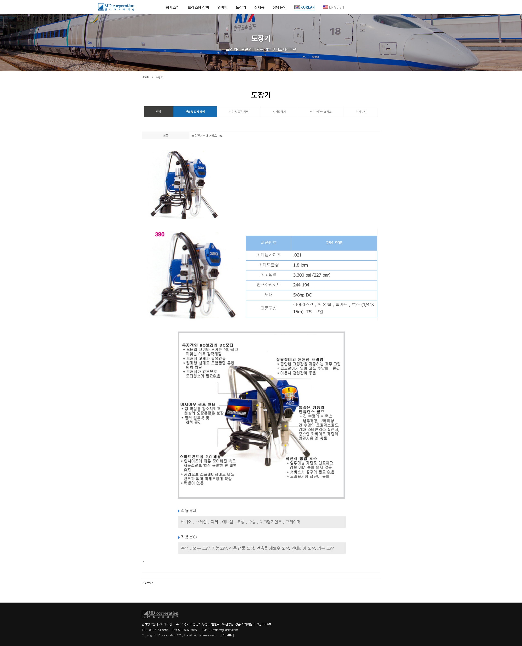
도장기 (241, 7)
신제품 (259, 7)
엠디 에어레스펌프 (321, 112)
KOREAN (308, 7)
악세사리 (361, 112)
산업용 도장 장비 (239, 112)
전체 (158, 112)
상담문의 (279, 7)
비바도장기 (279, 112)
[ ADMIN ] (227, 635)
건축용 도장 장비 (195, 112)
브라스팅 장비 (198, 7)
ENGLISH (336, 7)
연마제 (222, 7)
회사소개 (172, 7)
